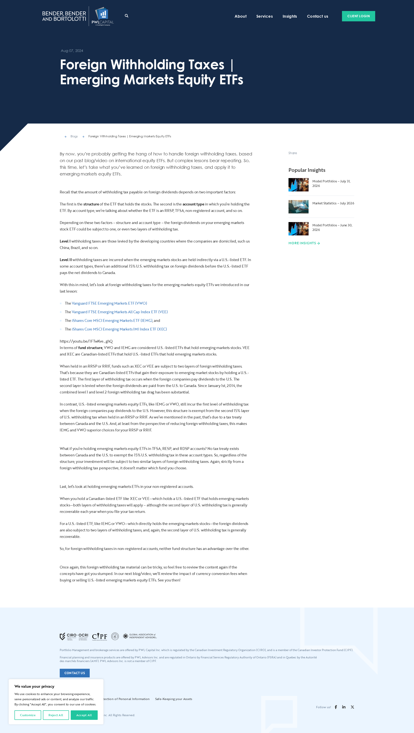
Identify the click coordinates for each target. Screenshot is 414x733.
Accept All (84, 715)
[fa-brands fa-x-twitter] (352, 707)
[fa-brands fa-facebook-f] (336, 707)
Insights (290, 16)
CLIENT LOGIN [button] (358, 16)
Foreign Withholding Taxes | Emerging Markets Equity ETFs (129, 136)
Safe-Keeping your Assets (173, 699)
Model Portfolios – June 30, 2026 (332, 227)
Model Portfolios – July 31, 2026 (331, 183)
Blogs (74, 136)
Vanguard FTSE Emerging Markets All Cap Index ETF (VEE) (120, 312)
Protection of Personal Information (124, 699)
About (240, 16)
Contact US (74, 673)
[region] (56, 701)
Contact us (317, 16)
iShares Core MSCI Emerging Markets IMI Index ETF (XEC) (119, 329)
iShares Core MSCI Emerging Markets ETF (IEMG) (112, 320)
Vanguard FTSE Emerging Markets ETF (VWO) (109, 303)
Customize (28, 715)
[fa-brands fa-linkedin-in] (343, 707)
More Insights (302, 243)
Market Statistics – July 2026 (333, 203)
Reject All (56, 715)
